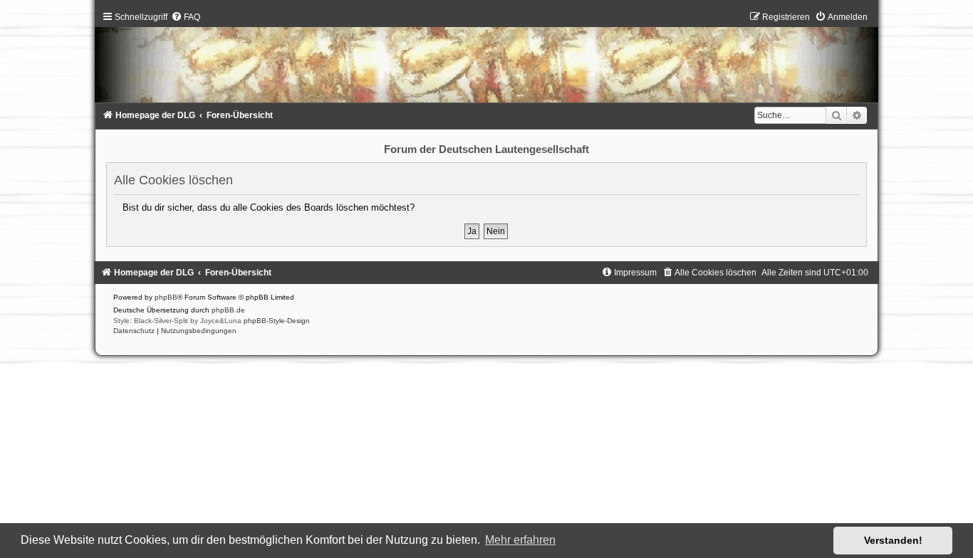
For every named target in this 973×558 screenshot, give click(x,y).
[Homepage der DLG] (486, 60)
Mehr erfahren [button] (520, 540)
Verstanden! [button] (893, 540)
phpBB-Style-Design (277, 321)
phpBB (166, 297)
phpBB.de (228, 310)
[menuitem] (185, 17)
